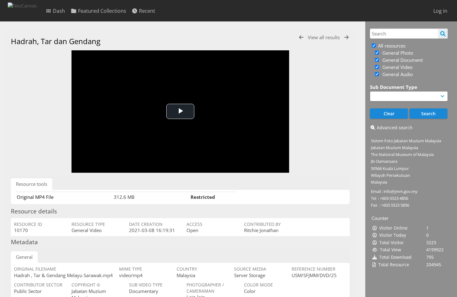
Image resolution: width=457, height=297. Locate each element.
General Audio (397, 74)
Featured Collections (101, 10)
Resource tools (31, 184)
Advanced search (395, 127)
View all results (324, 37)
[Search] (443, 34)
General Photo (397, 53)
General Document (402, 60)
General (24, 257)
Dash (58, 10)
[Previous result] (301, 37)
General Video (397, 67)
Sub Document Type (393, 87)
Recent (146, 10)
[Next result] (346, 37)
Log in (440, 10)
